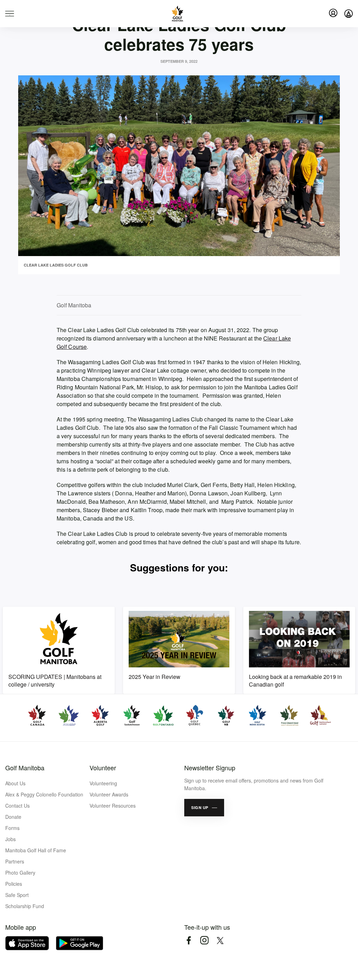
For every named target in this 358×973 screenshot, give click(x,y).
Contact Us (17, 805)
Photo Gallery (20, 872)
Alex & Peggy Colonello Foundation (44, 794)
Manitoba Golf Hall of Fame (35, 850)
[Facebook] (188, 940)
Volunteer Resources (113, 805)
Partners (14, 861)
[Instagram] (204, 940)
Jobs (10, 839)
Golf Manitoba (24, 767)
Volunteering (103, 783)
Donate (13, 816)
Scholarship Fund (24, 906)
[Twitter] (220, 940)
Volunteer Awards (109, 794)
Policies (13, 883)
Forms (12, 827)
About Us (15, 783)
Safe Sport (17, 894)
